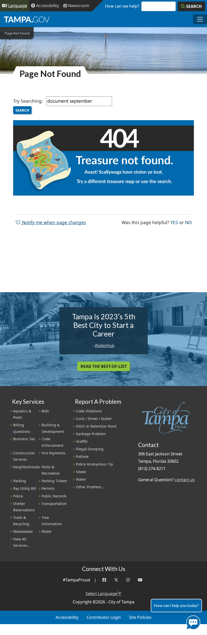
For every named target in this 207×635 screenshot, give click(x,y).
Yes (174, 222)
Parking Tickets (54, 480)
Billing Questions (21, 428)
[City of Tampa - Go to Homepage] (26, 19)
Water (47, 531)
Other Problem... (90, 486)
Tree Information (52, 520)
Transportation (54, 503)
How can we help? (122, 6)
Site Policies (140, 617)
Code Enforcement (52, 442)
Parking (19, 480)
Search (22, 110)
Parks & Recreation (51, 470)
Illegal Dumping (90, 449)
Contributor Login (104, 617)
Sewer (81, 471)
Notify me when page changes (53, 222)
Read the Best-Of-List (104, 366)
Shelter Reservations (24, 506)
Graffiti (82, 441)
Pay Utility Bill (24, 488)
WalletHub (105, 345)
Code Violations (89, 411)
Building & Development (53, 428)
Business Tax (24, 438)
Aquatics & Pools (22, 414)
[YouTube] (140, 580)
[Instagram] (128, 580)
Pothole (82, 456)
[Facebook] (104, 580)
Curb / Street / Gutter (94, 418)
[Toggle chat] (192, 621)
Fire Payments (53, 453)
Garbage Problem (91, 433)
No (188, 222)
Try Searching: (28, 101)
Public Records (54, 496)
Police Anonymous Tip (94, 464)
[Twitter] (116, 580)
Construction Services (24, 456)
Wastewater (23, 531)
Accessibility (67, 617)
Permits (48, 488)
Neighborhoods (26, 466)
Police (18, 496)
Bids (45, 411)
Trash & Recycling (21, 520)
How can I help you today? (176, 605)
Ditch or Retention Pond (96, 426)
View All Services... (21, 542)
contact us (185, 479)
